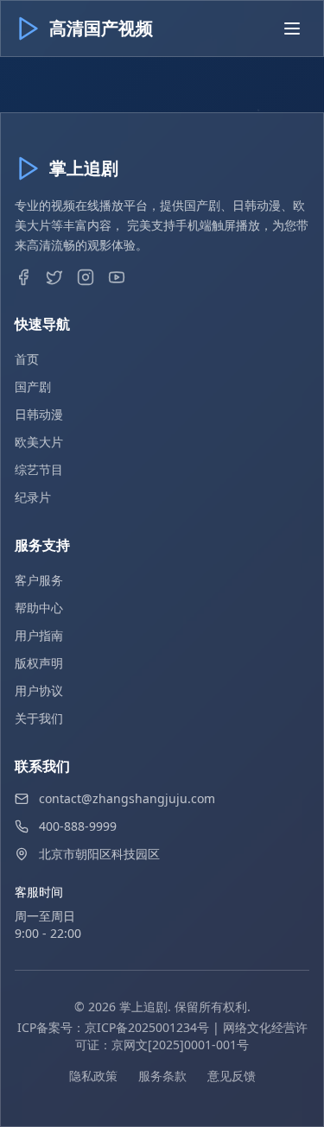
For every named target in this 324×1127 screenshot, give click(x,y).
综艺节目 (39, 469)
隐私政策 (93, 1075)
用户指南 (39, 635)
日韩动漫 (39, 414)
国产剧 (33, 386)
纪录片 (33, 497)
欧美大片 (39, 442)
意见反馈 (231, 1075)
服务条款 (162, 1075)
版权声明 (39, 663)
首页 (27, 359)
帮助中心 (39, 607)
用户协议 (39, 690)
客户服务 (39, 580)
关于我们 (39, 718)
